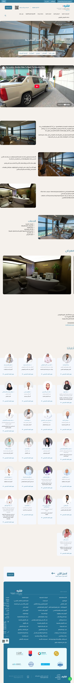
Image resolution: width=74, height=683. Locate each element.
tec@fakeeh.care (69, 325)
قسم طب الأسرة (43, 639)
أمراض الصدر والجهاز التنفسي (60, 610)
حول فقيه (7, 608)
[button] (65, 14)
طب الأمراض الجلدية (23, 620)
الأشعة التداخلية (63, 597)
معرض (38, 53)
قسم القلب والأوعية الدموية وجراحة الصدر (57, 639)
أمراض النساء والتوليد (62, 613)
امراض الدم (25, 607)
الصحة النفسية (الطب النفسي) (21, 600)
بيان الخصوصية (7, 613)
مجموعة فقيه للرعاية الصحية (64, 1)
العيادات (7, 597)
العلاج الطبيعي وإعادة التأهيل (40, 604)
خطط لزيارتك (6, 603)
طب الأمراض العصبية (61, 623)
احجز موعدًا (8, 7)
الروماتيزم (64, 600)
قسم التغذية (25, 636)
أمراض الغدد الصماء (42, 610)
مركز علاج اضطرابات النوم (61, 642)
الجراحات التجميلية (43, 597)
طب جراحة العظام (62, 629)
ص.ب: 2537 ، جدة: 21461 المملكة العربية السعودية (3, 625)
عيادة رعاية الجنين (63, 636)
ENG (4, 1)
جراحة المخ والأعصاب (62, 616)
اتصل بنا (47, 1)
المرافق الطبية (7, 600)
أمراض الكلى (25, 610)
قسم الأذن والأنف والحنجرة (41, 636)
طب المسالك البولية (42, 626)
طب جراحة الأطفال (23, 626)
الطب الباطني (63, 604)
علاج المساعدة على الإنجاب (60, 632)
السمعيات (45, 600)
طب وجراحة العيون (43, 629)
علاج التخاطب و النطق (23, 629)
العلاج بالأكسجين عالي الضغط (21, 604)
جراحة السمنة (44, 613)
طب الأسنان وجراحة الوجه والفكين (39, 620)
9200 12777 (4, 632)
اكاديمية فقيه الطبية (30, 13)
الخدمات (44, 53)
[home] (63, 8)
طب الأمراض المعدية (42, 623)
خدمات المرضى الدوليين (63, 17)
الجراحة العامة (25, 597)
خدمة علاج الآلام (63, 620)
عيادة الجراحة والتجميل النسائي (40, 632)
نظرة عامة (52, 53)
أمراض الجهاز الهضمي (42, 607)
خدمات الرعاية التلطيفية (22, 616)
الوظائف (53, 1)
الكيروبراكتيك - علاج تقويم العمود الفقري (57, 607)
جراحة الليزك (25, 613)
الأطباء (7, 610)
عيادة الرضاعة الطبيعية (23, 632)
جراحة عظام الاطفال (42, 616)
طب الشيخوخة (63, 626)
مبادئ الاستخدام (7, 617)
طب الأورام (25, 623)
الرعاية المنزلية (23, 53)
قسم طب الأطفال (23, 639)
